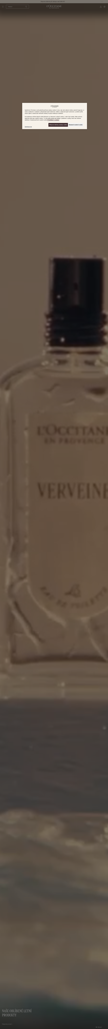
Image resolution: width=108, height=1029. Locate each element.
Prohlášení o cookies (53, 120)
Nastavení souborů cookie (75, 124)
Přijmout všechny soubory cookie (58, 124)
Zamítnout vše (28, 126)
